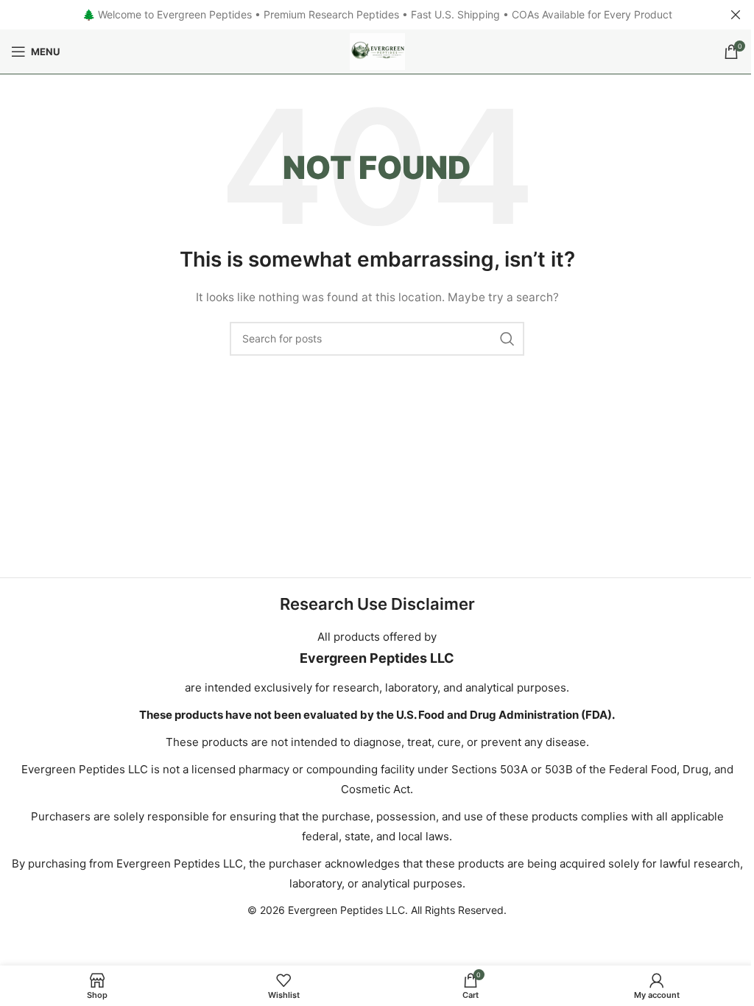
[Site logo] (377, 50)
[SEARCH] (507, 339)
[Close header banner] (735, 14)
